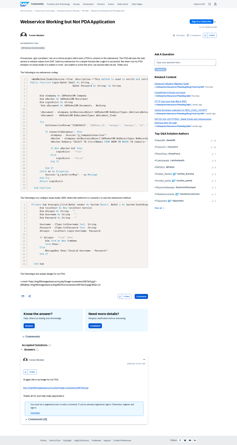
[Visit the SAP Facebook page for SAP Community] (180, 440)
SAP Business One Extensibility (32, 48)
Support (107, 440)
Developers (88, 4)
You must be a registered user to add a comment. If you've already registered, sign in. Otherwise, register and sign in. (82, 406)
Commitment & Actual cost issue (170, 92)
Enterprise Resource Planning (68, 11)
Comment (141, 296)
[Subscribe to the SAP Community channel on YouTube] (190, 440)
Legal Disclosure (81, 440)
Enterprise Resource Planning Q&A (173, 96)
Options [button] (215, 22)
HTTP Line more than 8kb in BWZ (171, 101)
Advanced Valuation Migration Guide (172, 84)
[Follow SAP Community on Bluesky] (185, 440)
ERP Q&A (85, 11)
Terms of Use (54, 440)
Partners (101, 4)
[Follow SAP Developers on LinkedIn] (195, 440)
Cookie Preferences (122, 440)
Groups (76, 4)
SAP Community (26, 11)
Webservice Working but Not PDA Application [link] (108, 11)
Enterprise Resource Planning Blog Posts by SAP (180, 87)
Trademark (96, 440)
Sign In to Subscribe (201, 21)
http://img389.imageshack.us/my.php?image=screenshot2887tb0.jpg (55, 388)
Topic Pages (137, 4)
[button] (205, 35)
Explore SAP (199, 4)
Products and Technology (58, 4)
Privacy (43, 440)
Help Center (122, 4)
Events (111, 4)
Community (37, 4)
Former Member (36, 35)
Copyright (67, 440)
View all (158, 208)
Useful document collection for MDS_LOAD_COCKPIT (181, 110)
